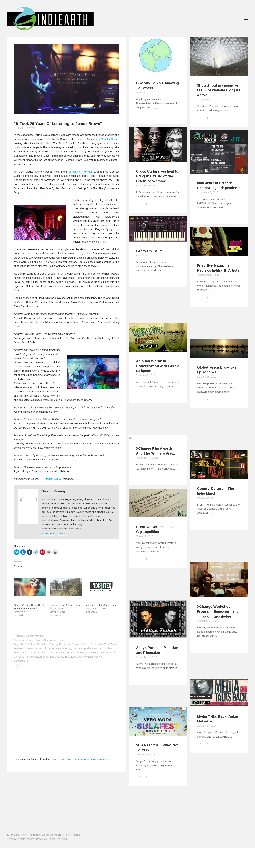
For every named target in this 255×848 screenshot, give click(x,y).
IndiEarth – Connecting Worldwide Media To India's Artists (48, 834)
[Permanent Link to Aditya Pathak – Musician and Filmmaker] (158, 636)
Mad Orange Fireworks (85, 648)
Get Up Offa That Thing (104, 644)
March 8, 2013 (205, 497)
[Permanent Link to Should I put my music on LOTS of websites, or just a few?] (219, 73)
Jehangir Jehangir (61, 648)
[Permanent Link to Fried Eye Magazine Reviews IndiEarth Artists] (219, 253)
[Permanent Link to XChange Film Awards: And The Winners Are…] (158, 436)
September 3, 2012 (146, 657)
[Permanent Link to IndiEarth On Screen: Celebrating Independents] (219, 171)
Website (62, 533)
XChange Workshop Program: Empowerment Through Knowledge (217, 611)
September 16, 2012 (147, 185)
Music (39, 640)
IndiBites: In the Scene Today (102, 605)
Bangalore (42, 644)
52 (147, 476)
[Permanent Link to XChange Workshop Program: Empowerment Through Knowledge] (219, 595)
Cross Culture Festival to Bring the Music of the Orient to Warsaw (157, 176)
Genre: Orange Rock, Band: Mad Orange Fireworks (29, 607)
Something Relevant (80, 171)
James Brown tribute (38, 648)
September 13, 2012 (208, 274)
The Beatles (56, 656)
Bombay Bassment (60, 644)
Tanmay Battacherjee (36, 656)
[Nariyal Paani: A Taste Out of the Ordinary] (66, 587)
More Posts (48, 533)
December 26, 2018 (147, 457)
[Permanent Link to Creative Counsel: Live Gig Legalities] (158, 515)
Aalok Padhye (28, 644)
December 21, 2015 (208, 620)
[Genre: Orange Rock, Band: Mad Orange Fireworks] (30, 587)
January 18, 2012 (206, 376)
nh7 (101, 648)
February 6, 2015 (145, 754)
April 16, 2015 (143, 255)
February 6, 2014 (145, 375)
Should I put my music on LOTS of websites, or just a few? (218, 90)
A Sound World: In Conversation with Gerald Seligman (157, 366)
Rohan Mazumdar (38, 652)
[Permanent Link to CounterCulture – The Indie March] (219, 477)
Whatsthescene (94, 656)
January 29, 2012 (206, 99)
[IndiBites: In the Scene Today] (102, 587)
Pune (24, 652)
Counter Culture (110, 139)
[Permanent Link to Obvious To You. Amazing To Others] (158, 71)
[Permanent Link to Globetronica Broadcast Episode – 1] (219, 355)
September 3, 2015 (207, 192)
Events (31, 640)
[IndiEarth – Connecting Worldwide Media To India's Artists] (50, 28)
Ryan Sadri (56, 652)
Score (66, 652)
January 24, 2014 (206, 725)
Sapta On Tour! (149, 251)
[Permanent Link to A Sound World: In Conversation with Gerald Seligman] (158, 349)
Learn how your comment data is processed (85, 758)
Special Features (53, 640)
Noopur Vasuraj (53, 491)
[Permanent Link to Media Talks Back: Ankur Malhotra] (219, 704)
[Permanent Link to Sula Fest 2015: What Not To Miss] (158, 733)
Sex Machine (78, 652)
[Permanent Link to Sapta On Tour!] (158, 239)
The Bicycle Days (74, 656)
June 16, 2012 (144, 92)
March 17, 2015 (144, 536)
